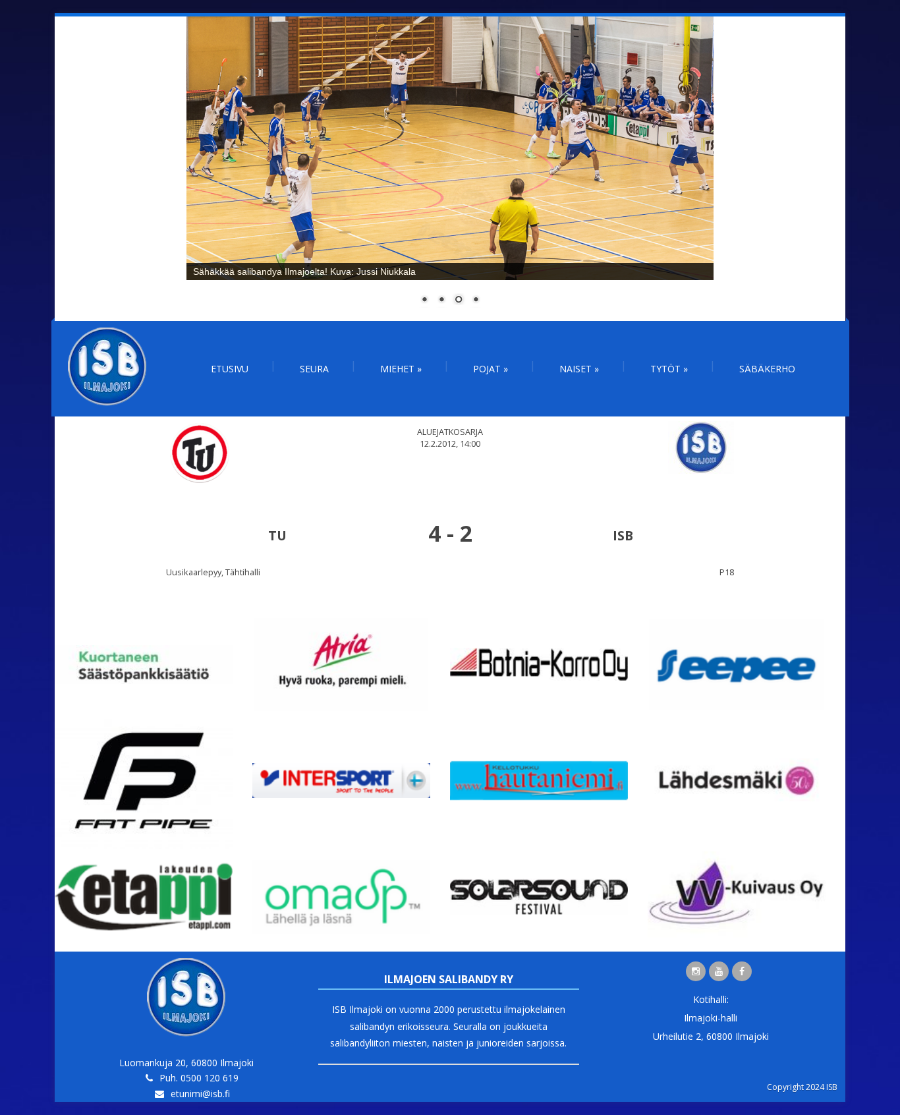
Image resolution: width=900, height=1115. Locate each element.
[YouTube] (719, 971)
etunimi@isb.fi (200, 1093)
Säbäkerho (767, 368)
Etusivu (229, 368)
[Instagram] (696, 971)
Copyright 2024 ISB (802, 1087)
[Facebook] (742, 971)
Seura (314, 368)
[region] (450, 168)
